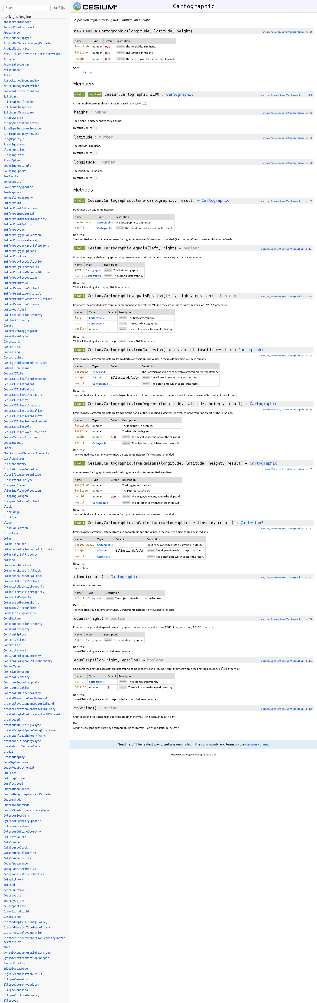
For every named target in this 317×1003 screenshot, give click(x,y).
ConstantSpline (14, 634)
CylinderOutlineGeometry (22, 831)
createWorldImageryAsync (22, 741)
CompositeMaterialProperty (23, 586)
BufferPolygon (14, 229)
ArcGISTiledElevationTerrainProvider (31, 54)
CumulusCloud (13, 783)
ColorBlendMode (14, 544)
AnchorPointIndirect (18, 27)
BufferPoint (12, 203)
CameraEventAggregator (20, 331)
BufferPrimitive (15, 283)
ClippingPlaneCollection (22, 490)
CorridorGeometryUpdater (22, 682)
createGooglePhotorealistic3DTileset (31, 714)
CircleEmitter (14, 458)
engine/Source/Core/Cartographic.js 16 (287, 32)
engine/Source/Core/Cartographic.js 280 (287, 708)
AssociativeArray (16, 64)
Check (7, 448)
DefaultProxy (13, 879)
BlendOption (12, 160)
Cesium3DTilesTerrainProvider (26, 421)
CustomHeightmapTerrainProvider (27, 794)
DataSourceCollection (19, 853)
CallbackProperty (16, 320)
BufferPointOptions (18, 224)
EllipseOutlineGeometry (21, 995)
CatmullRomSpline (16, 368)
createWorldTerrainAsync (22, 746)
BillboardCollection (18, 102)
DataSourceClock (15, 847)
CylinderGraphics (16, 826)
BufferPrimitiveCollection (23, 288)
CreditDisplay (14, 757)
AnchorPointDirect (17, 22)
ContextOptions (14, 639)
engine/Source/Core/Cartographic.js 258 (287, 619)
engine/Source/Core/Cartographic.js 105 (287, 355)
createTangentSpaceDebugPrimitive (29, 730)
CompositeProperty (17, 597)
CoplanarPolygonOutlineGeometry (27, 661)
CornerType (11, 666)
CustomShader (13, 799)
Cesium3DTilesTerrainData (22, 416)
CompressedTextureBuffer (22, 602)
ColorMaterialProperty (20, 554)
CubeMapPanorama (15, 762)
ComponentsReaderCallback (22, 576)
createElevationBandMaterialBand (28, 703)
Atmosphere (11, 70)
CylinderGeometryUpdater (22, 821)
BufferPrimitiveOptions (21, 304)
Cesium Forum (256, 744)
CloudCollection (15, 528)
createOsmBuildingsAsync (22, 725)
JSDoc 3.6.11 (209, 754)
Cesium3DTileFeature (18, 389)
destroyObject (14, 900)
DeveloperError (14, 906)
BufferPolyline (14, 256)
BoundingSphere (14, 171)
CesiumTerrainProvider (20, 437)
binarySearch (13, 117)
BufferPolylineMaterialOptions (27, 272)
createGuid (11, 719)
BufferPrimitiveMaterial (22, 293)
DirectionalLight (16, 911)
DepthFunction (14, 890)
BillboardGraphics (17, 107)
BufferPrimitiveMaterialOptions (27, 299)
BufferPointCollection (20, 208)
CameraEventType (15, 336)
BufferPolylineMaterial (21, 267)
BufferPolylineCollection (22, 261)
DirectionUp (12, 916)
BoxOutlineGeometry (18, 197)
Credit (8, 751)
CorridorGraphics (16, 687)
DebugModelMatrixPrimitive (23, 874)
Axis (6, 75)
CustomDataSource (16, 789)
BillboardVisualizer (18, 112)
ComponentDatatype (17, 565)
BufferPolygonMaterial (20, 240)
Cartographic (180, 94)
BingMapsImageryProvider (22, 133)
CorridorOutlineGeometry (22, 693)
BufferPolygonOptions (19, 251)
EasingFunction (14, 963)
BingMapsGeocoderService (22, 128)
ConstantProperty (16, 629)
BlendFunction (14, 149)
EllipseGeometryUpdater (21, 984)
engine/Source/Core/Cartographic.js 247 (287, 577)
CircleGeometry (14, 464)
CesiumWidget (13, 442)
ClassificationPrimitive (22, 474)
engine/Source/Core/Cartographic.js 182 (287, 201)
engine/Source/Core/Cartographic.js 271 (287, 661)
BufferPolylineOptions (20, 277)
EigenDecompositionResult (22, 974)
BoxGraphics (12, 192)
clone (7, 522)
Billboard (10, 96)
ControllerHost (14, 650)
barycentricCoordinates (21, 91)
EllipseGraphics (15, 990)
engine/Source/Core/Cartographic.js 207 (287, 249)
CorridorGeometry (16, 677)
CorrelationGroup (16, 671)
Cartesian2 (11, 341)
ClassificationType (18, 480)
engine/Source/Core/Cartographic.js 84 (287, 409)
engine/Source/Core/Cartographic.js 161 (287, 528)
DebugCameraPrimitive (19, 869)
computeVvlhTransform (19, 608)
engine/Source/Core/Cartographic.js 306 (287, 95)
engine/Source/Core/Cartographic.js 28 (287, 163)
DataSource (11, 842)
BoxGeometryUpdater (18, 187)
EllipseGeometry (15, 979)
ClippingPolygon (15, 496)
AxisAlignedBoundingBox (21, 80)
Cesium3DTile (13, 373)
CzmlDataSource (14, 837)
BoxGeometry (12, 181)
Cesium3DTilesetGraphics (22, 405)
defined (9, 885)
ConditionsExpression (19, 613)
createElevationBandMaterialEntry (29, 709)
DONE (6, 947)
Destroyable (12, 895)
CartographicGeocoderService (25, 363)
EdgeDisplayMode (15, 968)
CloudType (10, 533)
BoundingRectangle (17, 165)
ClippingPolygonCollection (23, 501)
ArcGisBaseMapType (17, 38)
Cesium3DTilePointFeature (22, 394)
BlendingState (14, 155)
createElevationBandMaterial (25, 698)
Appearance (11, 32)
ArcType (9, 59)
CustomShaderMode (16, 805)
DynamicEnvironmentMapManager (26, 958)
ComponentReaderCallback (22, 570)
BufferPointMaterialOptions (24, 219)
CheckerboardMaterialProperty (26, 453)
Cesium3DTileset (15, 400)
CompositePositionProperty (23, 592)
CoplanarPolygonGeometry (22, 655)
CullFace (9, 773)
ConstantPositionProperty (22, 624)
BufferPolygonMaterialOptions (26, 245)
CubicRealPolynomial (18, 767)
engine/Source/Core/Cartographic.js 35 (287, 138)
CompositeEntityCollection (23, 581)
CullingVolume (14, 778)
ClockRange (11, 512)
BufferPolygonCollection (22, 235)
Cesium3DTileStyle (17, 426)
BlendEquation (14, 144)
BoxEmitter (11, 176)
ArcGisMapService (16, 48)
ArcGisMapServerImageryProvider (27, 43)
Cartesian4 (11, 352)
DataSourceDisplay (17, 858)
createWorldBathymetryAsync (24, 735)
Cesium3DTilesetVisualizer (23, 410)
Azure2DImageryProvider (21, 86)
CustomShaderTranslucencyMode (26, 810)
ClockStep (10, 517)
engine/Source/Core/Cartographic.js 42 (287, 113)
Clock (7, 506)
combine (9, 560)
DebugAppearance (15, 863)
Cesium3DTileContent (18, 384)
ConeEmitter (12, 618)
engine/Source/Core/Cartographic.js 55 (287, 469)
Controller (11, 645)
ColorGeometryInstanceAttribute (27, 549)
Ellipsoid (87, 72)
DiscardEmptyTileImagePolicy (25, 922)
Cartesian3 (98, 372)
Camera (8, 325)
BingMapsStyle (14, 139)
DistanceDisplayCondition (22, 932)
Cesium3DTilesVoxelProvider (24, 432)
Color (7, 538)
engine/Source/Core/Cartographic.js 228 (287, 296)
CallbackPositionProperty (22, 315)
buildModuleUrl (14, 309)
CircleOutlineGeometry (20, 469)
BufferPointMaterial (18, 213)
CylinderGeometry (16, 815)
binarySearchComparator (21, 123)
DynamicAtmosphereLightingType (27, 952)
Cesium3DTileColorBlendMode (24, 378)
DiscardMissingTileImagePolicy (27, 927)
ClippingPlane (14, 485)
